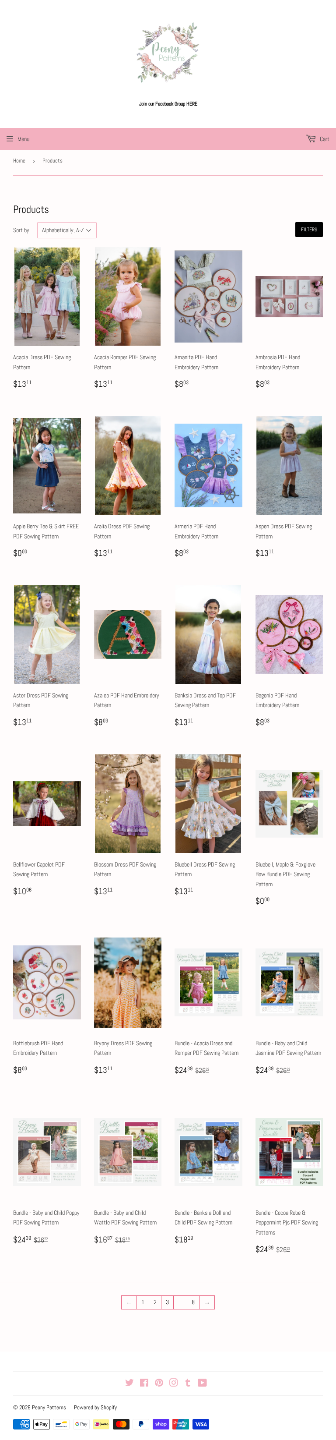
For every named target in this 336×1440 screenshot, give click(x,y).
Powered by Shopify (95, 1407)
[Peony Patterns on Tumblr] (188, 1384)
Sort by (21, 230)
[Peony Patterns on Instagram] (173, 1384)
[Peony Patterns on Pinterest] (159, 1384)
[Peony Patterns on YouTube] (202, 1384)
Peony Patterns (49, 1407)
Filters (309, 229)
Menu (23, 139)
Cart (323, 139)
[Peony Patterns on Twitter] (129, 1384)
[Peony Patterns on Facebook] (144, 1384)
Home (19, 160)
